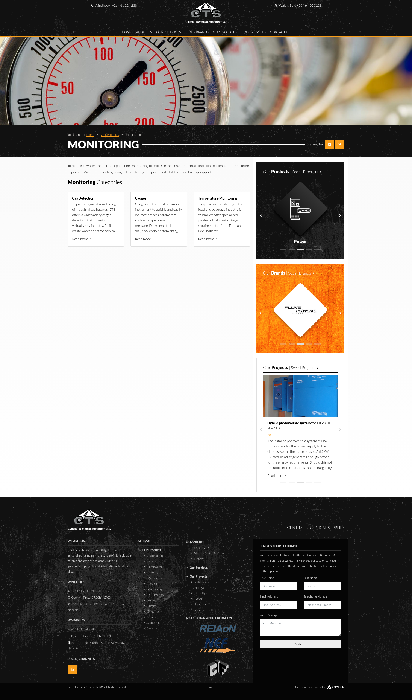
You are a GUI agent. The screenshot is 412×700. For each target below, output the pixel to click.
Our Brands (198, 32)
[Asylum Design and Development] (335, 687)
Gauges (140, 198)
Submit (300, 644)
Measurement (156, 578)
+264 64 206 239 (309, 5)
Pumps (151, 606)
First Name (267, 578)
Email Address (269, 596)
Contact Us (280, 32)
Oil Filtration (155, 594)
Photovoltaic (202, 604)
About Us (144, 32)
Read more (80, 239)
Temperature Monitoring (217, 198)
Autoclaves (201, 582)
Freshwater (154, 567)
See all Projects (303, 367)
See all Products (305, 171)
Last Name (310, 578)
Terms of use (206, 687)
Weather (153, 628)
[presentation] (260, 215)
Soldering (153, 622)
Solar (150, 617)
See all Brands (300, 273)
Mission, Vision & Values (209, 553)
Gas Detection (83, 198)
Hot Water (201, 587)
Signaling (153, 611)
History (199, 559)
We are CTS (201, 547)
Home (127, 32)
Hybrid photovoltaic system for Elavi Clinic (301, 423)
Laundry (152, 572)
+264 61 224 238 (124, 5)
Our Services (255, 32)
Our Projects (225, 32)
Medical (152, 583)
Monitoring (154, 589)
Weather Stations (205, 610)
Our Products (169, 32)
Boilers (151, 561)
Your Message (269, 615)
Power (151, 600)
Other (198, 599)
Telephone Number (316, 596)
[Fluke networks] (300, 309)
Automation (155, 555)
